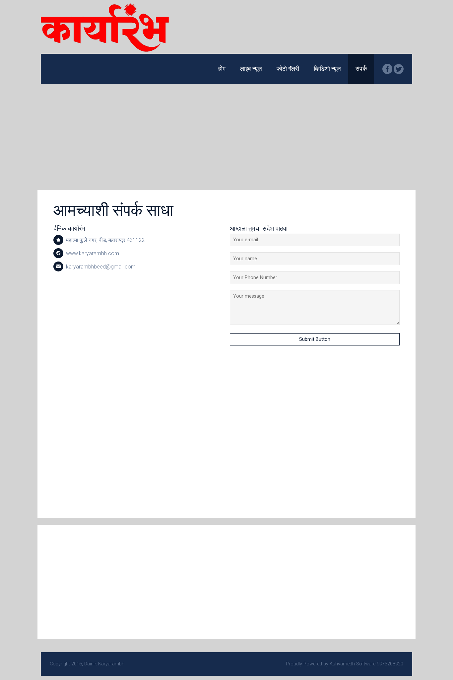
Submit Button (314, 339)
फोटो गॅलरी (288, 68)
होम (222, 68)
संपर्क (361, 68)
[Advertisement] (226, 133)
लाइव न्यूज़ (251, 68)
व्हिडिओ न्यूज (327, 68)
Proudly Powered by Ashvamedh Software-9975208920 (344, 664)
